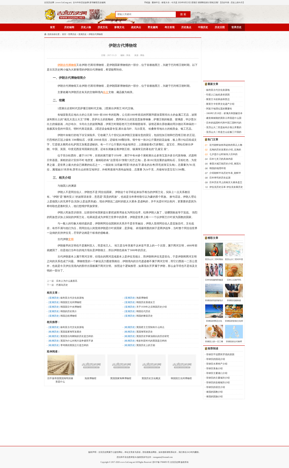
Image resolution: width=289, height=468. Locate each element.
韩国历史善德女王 (145, 302)
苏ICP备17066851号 (161, 462)
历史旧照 (220, 27)
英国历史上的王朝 (145, 345)
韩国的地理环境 (217, 168)
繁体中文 (156, 2)
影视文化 (119, 27)
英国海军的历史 (144, 331)
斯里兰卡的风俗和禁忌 (218, 99)
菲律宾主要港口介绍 (216, 373)
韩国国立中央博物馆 (70, 307)
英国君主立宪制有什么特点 (150, 327)
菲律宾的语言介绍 (215, 387)
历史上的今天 (237, 2)
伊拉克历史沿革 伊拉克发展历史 (226, 187)
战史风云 (136, 27)
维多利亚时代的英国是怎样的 (151, 341)
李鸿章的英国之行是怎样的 (74, 345)
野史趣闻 (153, 27)
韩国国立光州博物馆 (70, 302)
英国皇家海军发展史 (70, 331)
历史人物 (86, 27)
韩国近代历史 (143, 311)
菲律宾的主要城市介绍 (218, 378)
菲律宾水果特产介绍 (216, 364)
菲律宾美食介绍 (214, 368)
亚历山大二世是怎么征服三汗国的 (223, 132)
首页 (52, 27)
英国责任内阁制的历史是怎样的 (76, 336)
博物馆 (72, 64)
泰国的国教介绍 (214, 392)
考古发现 (170, 27)
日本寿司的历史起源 (219, 177)
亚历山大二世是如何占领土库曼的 (223, 127)
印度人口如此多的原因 (218, 94)
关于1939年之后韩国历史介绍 (151, 307)
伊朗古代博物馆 (96, 34)
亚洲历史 (82, 34)
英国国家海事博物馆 (120, 378)
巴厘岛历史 (62, 285)
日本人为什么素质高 (66, 281)
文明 (71, 239)
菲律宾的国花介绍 (215, 359)
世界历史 (236, 27)
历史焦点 (186, 27)
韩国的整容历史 (144, 316)
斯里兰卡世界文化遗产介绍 (220, 104)
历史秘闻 (69, 27)
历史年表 (225, 2)
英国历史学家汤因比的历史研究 (152, 336)
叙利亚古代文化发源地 (72, 298)
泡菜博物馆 (142, 298)
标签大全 (166, 2)
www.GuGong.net (127, 462)
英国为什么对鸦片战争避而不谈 (76, 341)
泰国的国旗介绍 (214, 396)
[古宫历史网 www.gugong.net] (73, 19)
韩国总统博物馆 (68, 316)
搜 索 (183, 14)
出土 (105, 92)
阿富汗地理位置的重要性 (219, 108)
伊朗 (60, 64)
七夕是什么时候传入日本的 (223, 154)
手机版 (147, 2)
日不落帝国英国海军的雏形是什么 (60, 380)
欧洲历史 (130, 327)
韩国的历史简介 (68, 311)
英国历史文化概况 (151, 378)
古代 (65, 64)
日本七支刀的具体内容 (221, 159)
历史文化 (103, 27)
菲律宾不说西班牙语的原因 (220, 354)
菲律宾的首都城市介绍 (218, 382)
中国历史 (203, 27)
